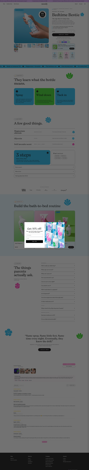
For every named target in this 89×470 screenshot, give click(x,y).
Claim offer (34, 241)
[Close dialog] (63, 223)
